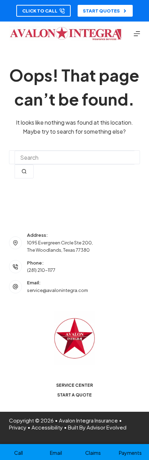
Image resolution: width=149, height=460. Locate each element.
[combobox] (74, 158)
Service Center (74, 385)
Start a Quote (74, 395)
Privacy (17, 427)
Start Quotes (101, 11)
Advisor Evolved (106, 427)
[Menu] (137, 34)
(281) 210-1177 (41, 270)
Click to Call (40, 11)
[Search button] (24, 171)
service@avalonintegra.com (57, 290)
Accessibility (47, 427)
